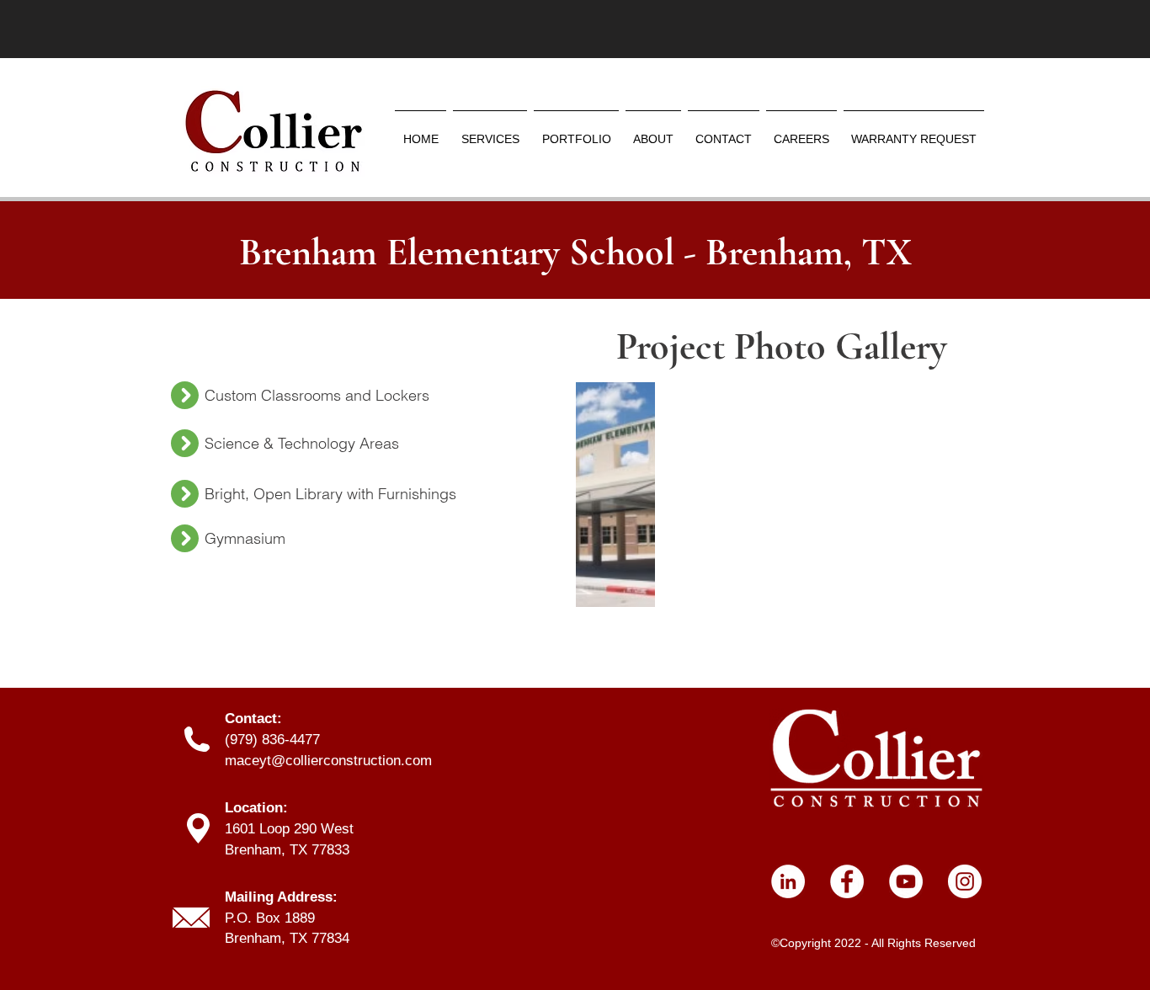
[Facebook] (847, 881)
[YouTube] (906, 881)
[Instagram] (965, 881)
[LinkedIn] (788, 881)
